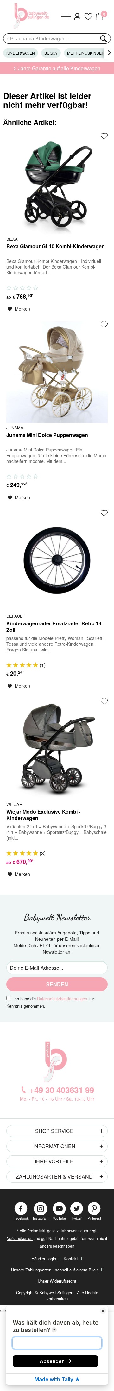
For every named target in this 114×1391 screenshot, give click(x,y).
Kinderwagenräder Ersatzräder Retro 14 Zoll (54, 626)
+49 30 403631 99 (61, 1090)
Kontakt (71, 1259)
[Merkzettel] (88, 16)
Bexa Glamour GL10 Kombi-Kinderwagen (55, 246)
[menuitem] (66, 16)
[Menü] (66, 16)
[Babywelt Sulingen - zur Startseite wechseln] (32, 16)
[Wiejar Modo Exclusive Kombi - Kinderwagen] (57, 749)
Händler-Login (43, 1259)
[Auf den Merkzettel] (104, 136)
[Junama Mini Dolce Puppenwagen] (57, 372)
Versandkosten (20, 1238)
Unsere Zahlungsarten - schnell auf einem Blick (54, 1270)
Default (15, 616)
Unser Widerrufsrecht (57, 1281)
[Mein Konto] (77, 16)
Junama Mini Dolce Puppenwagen (47, 435)
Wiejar (14, 804)
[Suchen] (103, 38)
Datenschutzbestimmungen (62, 998)
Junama (14, 427)
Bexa (12, 239)
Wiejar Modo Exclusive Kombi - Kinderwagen (43, 815)
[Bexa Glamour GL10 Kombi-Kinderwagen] (57, 183)
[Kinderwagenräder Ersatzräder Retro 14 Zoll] (57, 560)
